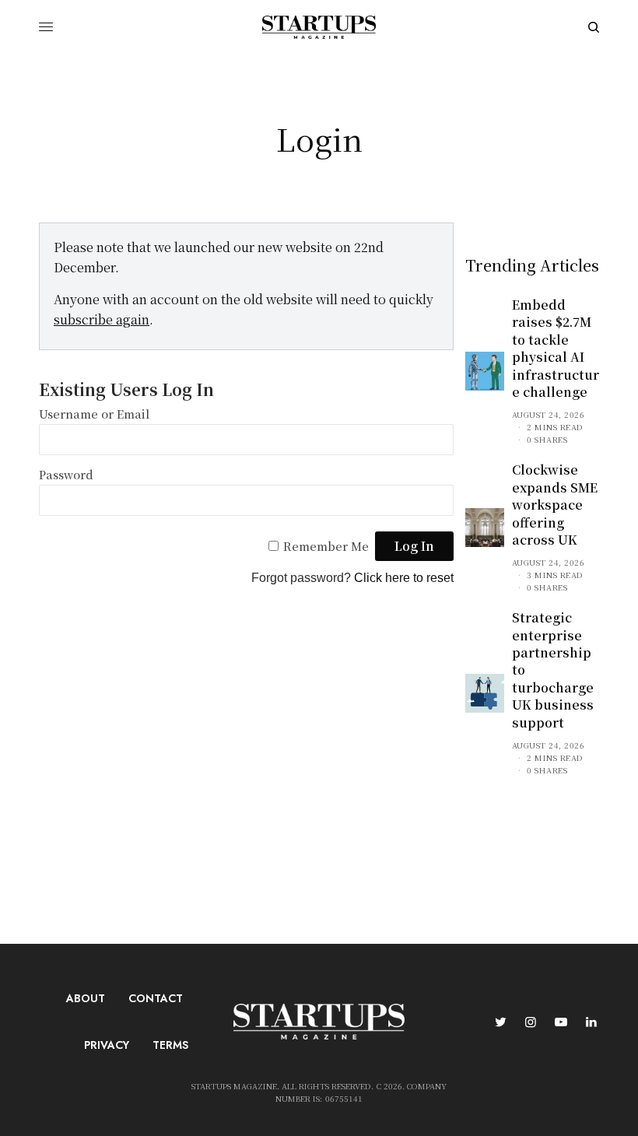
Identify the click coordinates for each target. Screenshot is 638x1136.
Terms (170, 1045)
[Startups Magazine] (319, 27)
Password (66, 474)
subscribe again (101, 319)
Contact (155, 998)
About (85, 998)
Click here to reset (404, 577)
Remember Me (326, 546)
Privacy (106, 1045)
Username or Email (94, 413)
